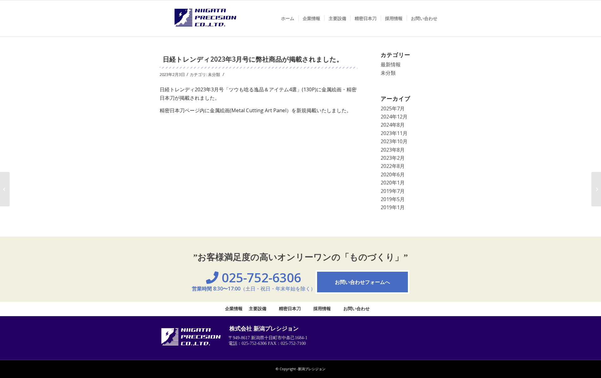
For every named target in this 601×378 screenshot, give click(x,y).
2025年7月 (393, 108)
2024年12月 (394, 116)
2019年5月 (393, 199)
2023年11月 (394, 133)
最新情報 (391, 64)
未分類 (214, 74)
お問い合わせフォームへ (362, 282)
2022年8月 (393, 166)
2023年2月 (393, 157)
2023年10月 (394, 141)
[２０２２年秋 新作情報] (5, 189)
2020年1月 (393, 182)
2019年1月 (393, 207)
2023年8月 (393, 149)
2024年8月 (393, 124)
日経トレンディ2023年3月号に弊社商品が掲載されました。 (253, 59)
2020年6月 (393, 174)
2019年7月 (393, 191)
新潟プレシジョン (312, 368)
